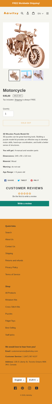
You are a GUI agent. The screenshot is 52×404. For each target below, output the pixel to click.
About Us (9, 239)
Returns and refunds (14, 260)
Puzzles (8, 314)
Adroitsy (29, 395)
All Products (10, 293)
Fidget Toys (10, 321)
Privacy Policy (11, 267)
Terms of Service (12, 274)
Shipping (18, 100)
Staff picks (10, 335)
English (18, 380)
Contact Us (10, 246)
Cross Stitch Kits (12, 307)
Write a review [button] (25, 203)
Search (8, 232)
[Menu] (47, 13)
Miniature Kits (11, 300)
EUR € (32, 380)
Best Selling (10, 328)
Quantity (6, 109)
